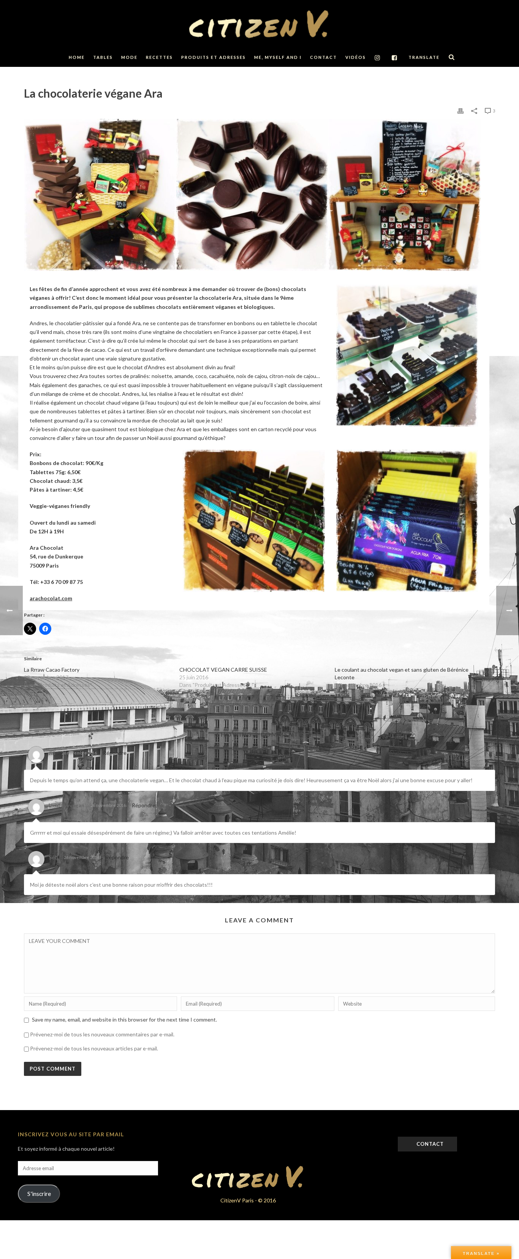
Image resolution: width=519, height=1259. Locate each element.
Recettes (159, 57)
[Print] (460, 110)
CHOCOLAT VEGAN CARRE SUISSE (223, 669)
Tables (103, 57)
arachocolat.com (51, 598)
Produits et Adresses (213, 57)
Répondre (115, 753)
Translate (424, 57)
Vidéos (355, 57)
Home (77, 57)
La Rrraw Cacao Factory (51, 669)
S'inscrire (39, 1193)
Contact (323, 57)
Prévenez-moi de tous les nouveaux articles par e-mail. (94, 1048)
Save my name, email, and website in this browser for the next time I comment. (124, 1019)
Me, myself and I (278, 57)
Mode (129, 57)
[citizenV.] (259, 23)
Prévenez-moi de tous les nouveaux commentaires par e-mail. (102, 1034)
